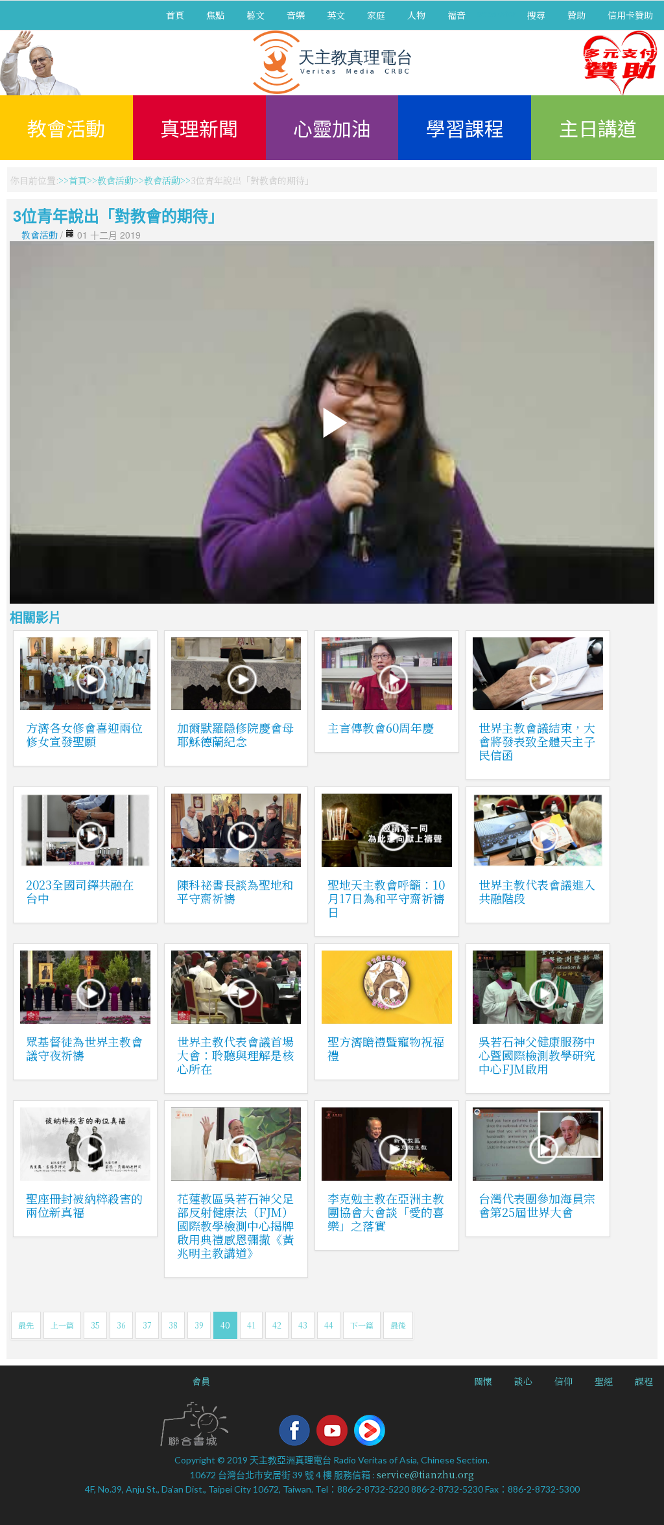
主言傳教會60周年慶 (380, 727)
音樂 (296, 14)
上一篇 (62, 1324)
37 (147, 1324)
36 (121, 1324)
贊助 (576, 14)
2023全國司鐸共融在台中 (80, 891)
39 (199, 1324)
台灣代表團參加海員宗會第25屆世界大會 (537, 1205)
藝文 (255, 14)
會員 (201, 1381)
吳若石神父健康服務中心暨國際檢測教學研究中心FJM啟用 (537, 1055)
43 (302, 1324)
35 (95, 1324)
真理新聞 (199, 127)
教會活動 (66, 127)
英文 (336, 14)
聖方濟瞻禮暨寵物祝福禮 (385, 1048)
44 (328, 1324)
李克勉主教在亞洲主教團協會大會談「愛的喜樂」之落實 (385, 1212)
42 (276, 1324)
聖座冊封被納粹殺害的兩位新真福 (84, 1205)
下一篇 (362, 1324)
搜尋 (536, 14)
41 (251, 1324)
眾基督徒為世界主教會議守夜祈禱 (84, 1048)
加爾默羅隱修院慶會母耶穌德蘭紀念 (235, 734)
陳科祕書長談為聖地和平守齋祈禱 (235, 891)
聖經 (604, 1381)
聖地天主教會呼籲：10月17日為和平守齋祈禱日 (386, 898)
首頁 (175, 14)
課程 (644, 1381)
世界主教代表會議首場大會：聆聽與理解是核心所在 (235, 1055)
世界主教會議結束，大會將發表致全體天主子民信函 (537, 741)
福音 (456, 14)
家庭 (376, 14)
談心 (523, 1381)
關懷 (483, 1381)
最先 (26, 1324)
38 (173, 1324)
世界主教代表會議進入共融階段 (537, 891)
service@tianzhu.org (425, 1474)
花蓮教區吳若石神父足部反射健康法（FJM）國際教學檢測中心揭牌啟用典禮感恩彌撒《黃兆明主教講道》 (235, 1225)
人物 (416, 14)
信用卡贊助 (630, 14)
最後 (398, 1324)
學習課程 (465, 127)
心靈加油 (332, 127)
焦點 (215, 14)
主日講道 (598, 127)
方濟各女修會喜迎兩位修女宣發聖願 (84, 734)
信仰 (563, 1381)
